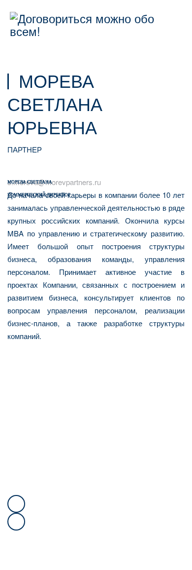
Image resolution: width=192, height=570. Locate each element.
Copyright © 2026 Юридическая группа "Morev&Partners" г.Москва (33, 438)
